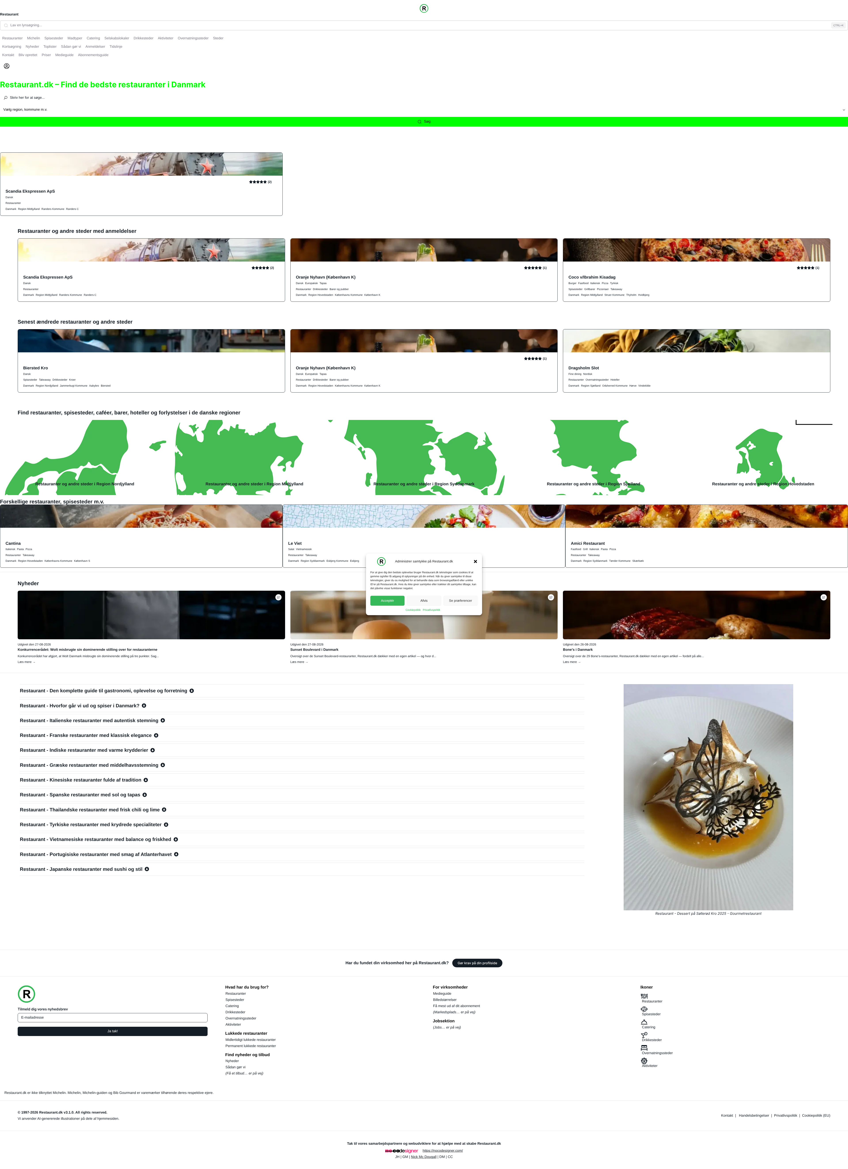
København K (372, 294)
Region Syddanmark (313, 560)
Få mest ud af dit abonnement (456, 1006)
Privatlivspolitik (431, 609)
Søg (427, 121)
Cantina (13, 543)
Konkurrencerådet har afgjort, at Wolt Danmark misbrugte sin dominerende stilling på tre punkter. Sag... (88, 656)
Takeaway (616, 289)
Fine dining (574, 374)
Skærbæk (638, 560)
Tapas (323, 283)
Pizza (605, 283)
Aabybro (94, 385)
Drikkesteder (320, 289)
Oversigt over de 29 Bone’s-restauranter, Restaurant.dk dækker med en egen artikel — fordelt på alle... (633, 656)
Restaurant (9, 14)
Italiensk (595, 283)
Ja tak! (112, 1031)
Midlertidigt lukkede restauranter (250, 1040)
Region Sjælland (590, 385)
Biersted (106, 385)
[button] (475, 561)
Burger (572, 283)
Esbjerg (354, 560)
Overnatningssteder (597, 379)
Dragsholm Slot (583, 368)
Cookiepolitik (413, 609)
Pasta (20, 549)
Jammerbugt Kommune (73, 385)
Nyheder (232, 1061)
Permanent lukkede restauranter (250, 1046)
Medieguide (442, 994)
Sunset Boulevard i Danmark (314, 650)
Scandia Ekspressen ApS (30, 191)
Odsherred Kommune (615, 385)
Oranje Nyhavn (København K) (326, 277)
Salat (291, 549)
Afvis (424, 600)
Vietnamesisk (304, 549)
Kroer (72, 379)
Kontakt (727, 1116)
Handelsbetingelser (754, 1116)
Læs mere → (27, 662)
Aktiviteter (233, 1025)
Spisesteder (575, 289)
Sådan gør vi (235, 1067)
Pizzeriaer (603, 289)
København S (82, 560)
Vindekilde (644, 385)
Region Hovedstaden (320, 294)
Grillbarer (589, 289)
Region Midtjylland (29, 209)
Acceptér (387, 600)
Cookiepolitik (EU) (816, 1116)
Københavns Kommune (348, 294)
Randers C (72, 209)
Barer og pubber (339, 289)
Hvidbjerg (643, 294)
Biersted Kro (35, 368)
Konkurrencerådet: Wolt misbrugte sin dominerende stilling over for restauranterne (87, 650)
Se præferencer (460, 600)
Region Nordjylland (47, 385)
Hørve (633, 385)
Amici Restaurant (588, 543)
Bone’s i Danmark (578, 650)
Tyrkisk (614, 283)
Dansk (9, 197)
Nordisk (587, 374)
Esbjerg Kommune (337, 560)
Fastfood (583, 283)
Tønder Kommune (619, 560)
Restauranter (13, 203)
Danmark (11, 209)
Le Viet (295, 543)
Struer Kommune (614, 294)
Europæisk (311, 283)
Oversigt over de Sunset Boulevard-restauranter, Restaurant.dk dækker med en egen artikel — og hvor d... (363, 656)
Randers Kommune (53, 209)
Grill (585, 549)
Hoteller (614, 379)
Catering (232, 1006)
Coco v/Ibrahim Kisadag (591, 277)
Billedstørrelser (445, 1000)
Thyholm (631, 294)
